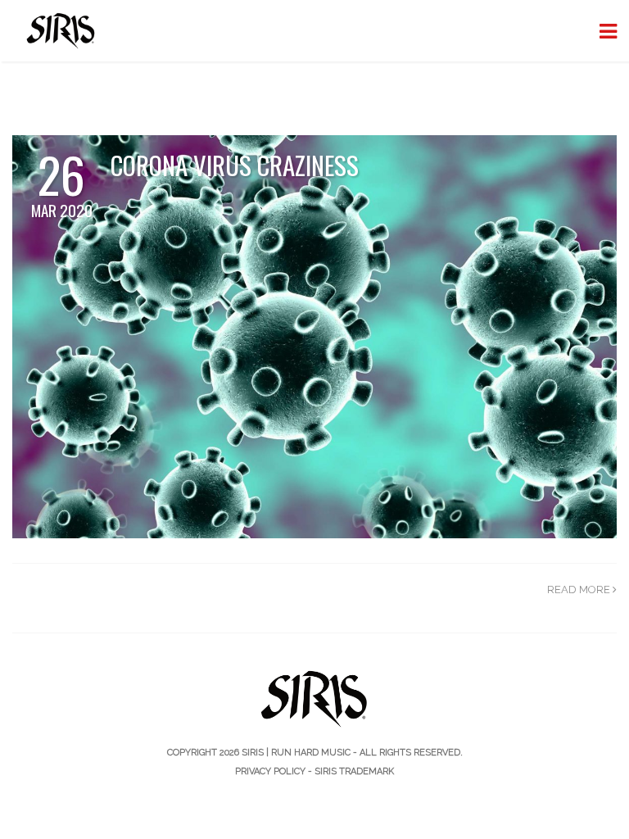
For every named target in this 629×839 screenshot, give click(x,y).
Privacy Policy (270, 771)
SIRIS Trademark (354, 771)
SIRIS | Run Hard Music (296, 752)
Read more (580, 589)
